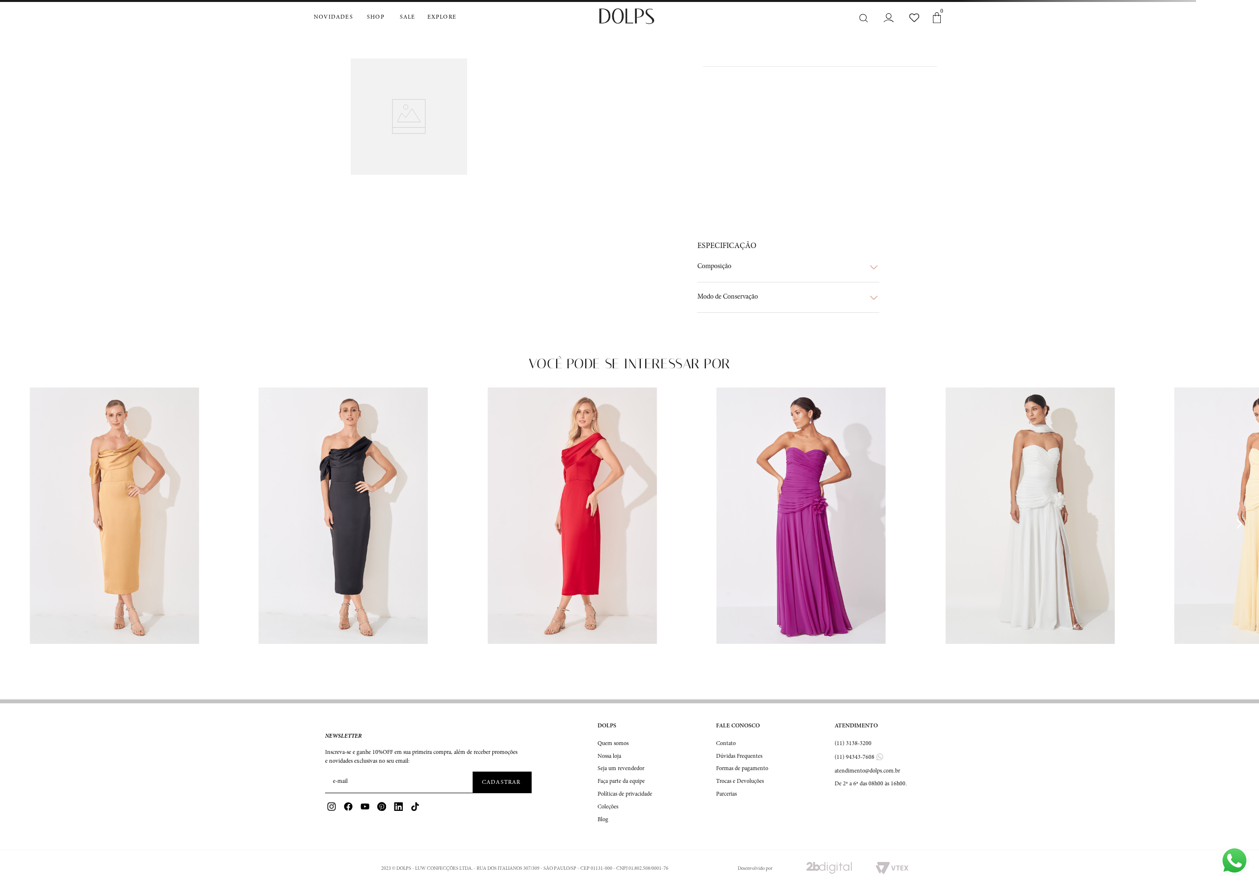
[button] (788, 267)
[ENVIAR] (502, 782)
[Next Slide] (1239, 524)
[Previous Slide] (20, 524)
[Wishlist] (914, 18)
